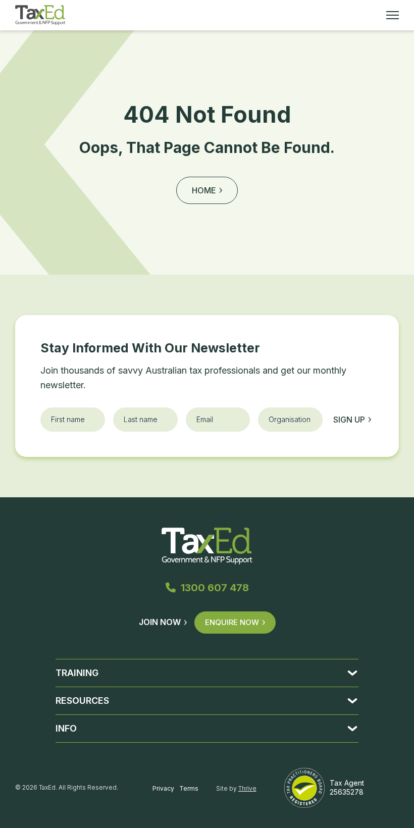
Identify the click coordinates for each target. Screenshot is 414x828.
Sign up (349, 420)
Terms (188, 788)
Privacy (163, 788)
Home (204, 190)
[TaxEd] (40, 15)
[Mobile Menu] (392, 15)
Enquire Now (232, 622)
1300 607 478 (215, 588)
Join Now (160, 622)
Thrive (247, 788)
